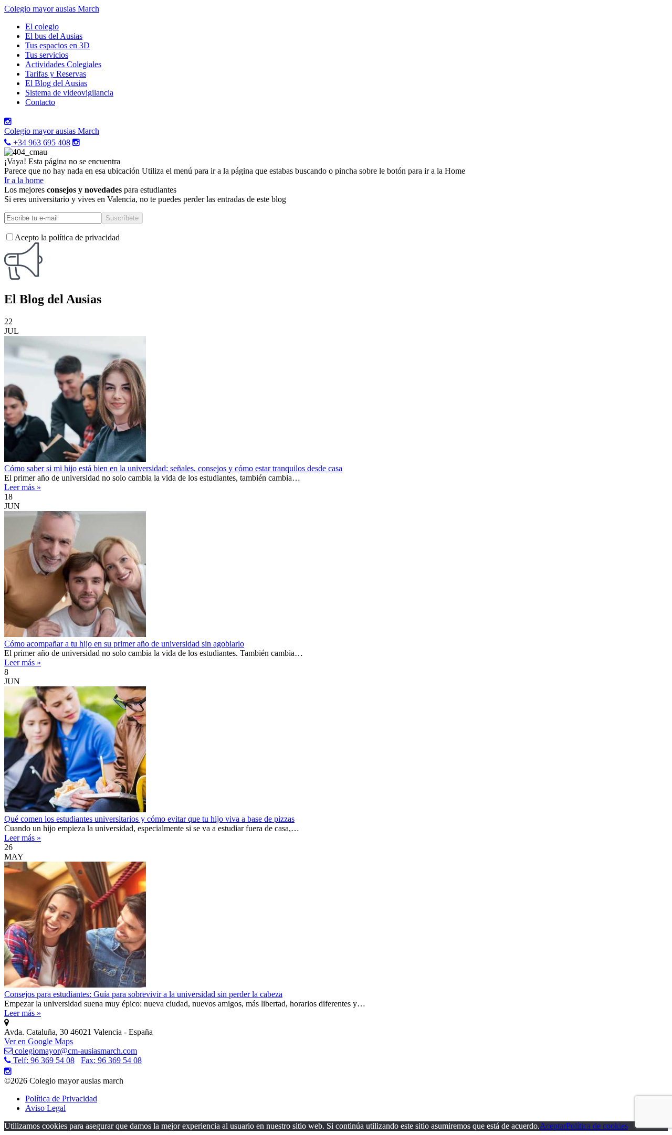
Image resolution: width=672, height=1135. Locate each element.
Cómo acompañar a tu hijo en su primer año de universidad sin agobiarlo (124, 643)
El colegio (42, 26)
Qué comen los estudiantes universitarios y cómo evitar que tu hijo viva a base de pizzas (149, 818)
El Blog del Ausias (56, 83)
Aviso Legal (45, 1108)
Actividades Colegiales (63, 64)
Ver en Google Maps (38, 1041)
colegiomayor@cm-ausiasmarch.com (75, 1050)
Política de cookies (597, 1125)
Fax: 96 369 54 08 (111, 1060)
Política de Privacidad (61, 1098)
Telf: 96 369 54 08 (43, 1060)
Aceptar (553, 1125)
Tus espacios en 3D (57, 45)
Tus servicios (46, 54)
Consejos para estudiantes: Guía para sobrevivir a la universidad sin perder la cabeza (143, 994)
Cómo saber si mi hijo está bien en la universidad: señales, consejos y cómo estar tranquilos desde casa (173, 468)
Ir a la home (24, 180)
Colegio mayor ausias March (51, 8)
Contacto (40, 102)
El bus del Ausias (53, 35)
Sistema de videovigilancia (69, 92)
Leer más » (22, 487)
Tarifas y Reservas (55, 73)
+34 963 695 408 (40, 142)
